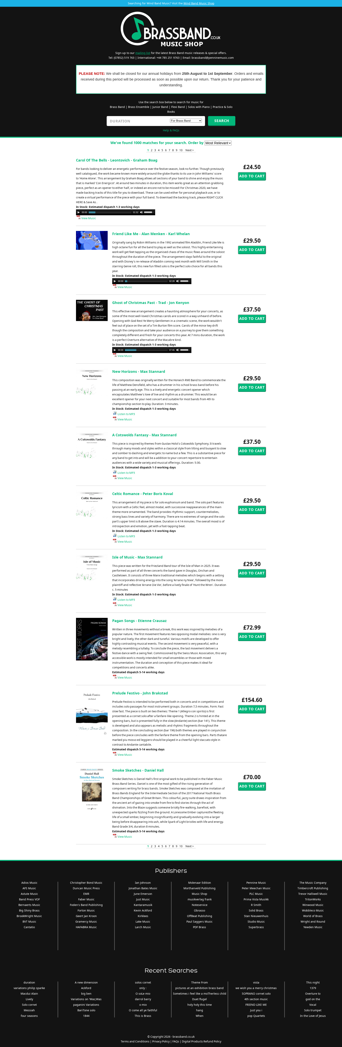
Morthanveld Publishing (199, 888)
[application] (115, 212)
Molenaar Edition (199, 883)
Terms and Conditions (135, 1041)
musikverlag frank (200, 899)
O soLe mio (143, 993)
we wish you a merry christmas (256, 988)
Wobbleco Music (313, 910)
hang (199, 1010)
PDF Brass (199, 927)
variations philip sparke (29, 988)
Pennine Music (256, 883)
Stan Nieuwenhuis (256, 916)
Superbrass (256, 927)
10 (180, 150)
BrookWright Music (29, 916)
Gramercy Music (86, 921)
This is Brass (143, 1016)
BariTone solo (86, 1010)
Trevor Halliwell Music (312, 894)
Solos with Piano (199, 107)
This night (313, 982)
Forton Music (86, 910)
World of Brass (313, 916)
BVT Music (29, 921)
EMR (86, 894)
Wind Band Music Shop (198, 3)
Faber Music (86, 899)
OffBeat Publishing (199, 916)
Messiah (29, 1010)
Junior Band (160, 107)
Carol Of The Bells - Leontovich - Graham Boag (116, 160)
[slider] (149, 211)
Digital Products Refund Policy (201, 1041)
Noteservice (199, 905)
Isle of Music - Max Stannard (137, 557)
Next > (189, 150)
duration (29, 982)
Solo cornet (29, 1005)
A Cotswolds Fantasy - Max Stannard (144, 435)
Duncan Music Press (86, 888)
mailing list (142, 53)
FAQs (175, 1041)
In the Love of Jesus (313, 1016)
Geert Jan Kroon (86, 916)
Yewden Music (312, 927)
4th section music (256, 999)
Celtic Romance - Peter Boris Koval (142, 493)
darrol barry (143, 999)
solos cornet (143, 982)
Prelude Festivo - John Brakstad (140, 693)
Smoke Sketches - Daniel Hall (138, 770)
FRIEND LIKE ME (256, 1005)
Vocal (312, 1005)
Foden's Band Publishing (86, 905)
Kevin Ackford (143, 910)
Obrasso (199, 910)
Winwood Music (312, 905)
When (199, 1016)
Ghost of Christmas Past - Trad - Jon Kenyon (150, 302)
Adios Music (29, 883)
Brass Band (117, 107)
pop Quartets (256, 1016)
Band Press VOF (29, 899)
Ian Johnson (143, 883)
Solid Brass (256, 910)
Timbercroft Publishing (312, 888)
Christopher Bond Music (86, 883)
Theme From (199, 982)
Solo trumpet (312, 1010)
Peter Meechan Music (256, 888)
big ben (86, 993)
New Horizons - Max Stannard (138, 371)
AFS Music (29, 888)
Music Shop (199, 894)
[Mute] (141, 212)
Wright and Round (313, 921)
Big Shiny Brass (29, 910)
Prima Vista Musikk (256, 899)
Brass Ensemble (138, 107)
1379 (313, 988)
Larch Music (143, 927)
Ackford (86, 988)
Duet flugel (199, 999)
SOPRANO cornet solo (256, 993)
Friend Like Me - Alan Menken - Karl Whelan (151, 233)
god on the (313, 999)
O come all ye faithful (143, 1010)
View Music (88, 218)
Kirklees (143, 916)
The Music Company (312, 883)
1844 (86, 1016)
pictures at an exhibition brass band (199, 988)
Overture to (312, 993)
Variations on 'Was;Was (86, 999)
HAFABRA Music (86, 927)
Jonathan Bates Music (143, 888)
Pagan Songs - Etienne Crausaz (139, 620)
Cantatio (29, 927)
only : (142, 988)
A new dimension (86, 982)
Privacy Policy (161, 1041)
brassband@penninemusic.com (213, 58)
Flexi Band (178, 107)
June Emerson (143, 894)
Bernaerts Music (29, 905)
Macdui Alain (29, 993)
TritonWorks (313, 899)
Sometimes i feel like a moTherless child (199, 993)
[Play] (78, 212)
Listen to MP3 (126, 414)
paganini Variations (86, 1005)
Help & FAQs (171, 130)
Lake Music (143, 921)
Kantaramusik (143, 905)
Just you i (256, 1010)
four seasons (29, 1016)
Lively (29, 999)
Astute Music (29, 894)
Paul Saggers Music (199, 921)
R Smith (256, 905)
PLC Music (256, 894)
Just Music (143, 899)
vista (256, 982)
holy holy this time (199, 1005)
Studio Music (256, 921)
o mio (143, 1005)
